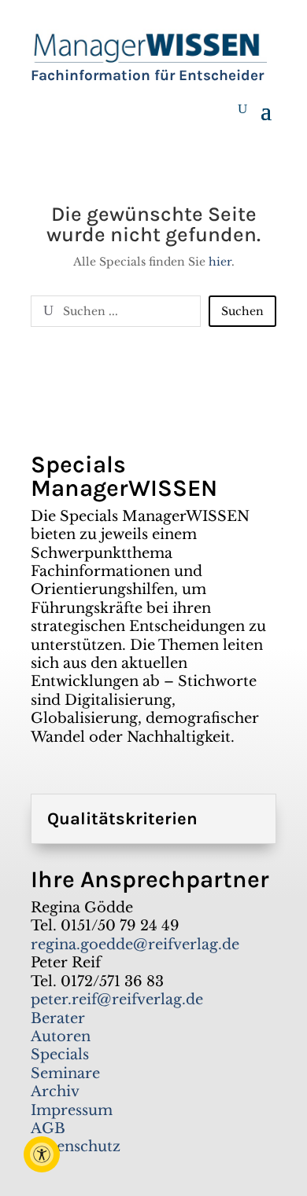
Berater (58, 1018)
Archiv (55, 1091)
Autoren (61, 1036)
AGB (48, 1128)
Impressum (72, 1110)
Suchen (242, 311)
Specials (60, 1054)
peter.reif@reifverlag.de (117, 999)
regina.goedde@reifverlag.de (135, 944)
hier (220, 262)
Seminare (65, 1073)
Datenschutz (75, 1146)
